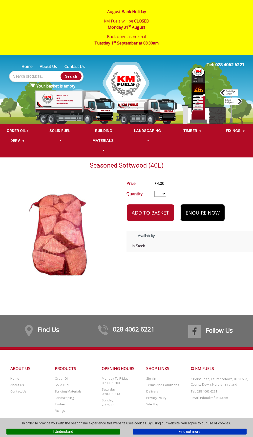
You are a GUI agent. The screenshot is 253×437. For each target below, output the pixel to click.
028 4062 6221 (133, 329)
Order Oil (61, 378)
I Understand (63, 432)
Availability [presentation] (146, 236)
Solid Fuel (62, 385)
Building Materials (68, 391)
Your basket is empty (55, 86)
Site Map (152, 404)
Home (27, 66)
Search (71, 76)
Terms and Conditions (162, 385)
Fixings (60, 410)
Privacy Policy (156, 397)
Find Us (48, 329)
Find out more (189, 432)
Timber (60, 404)
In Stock (138, 246)
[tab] (146, 235)
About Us (48, 66)
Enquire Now (203, 212)
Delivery (152, 391)
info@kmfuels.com (214, 397)
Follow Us (219, 330)
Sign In (151, 378)
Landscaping (64, 397)
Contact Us (74, 66)
